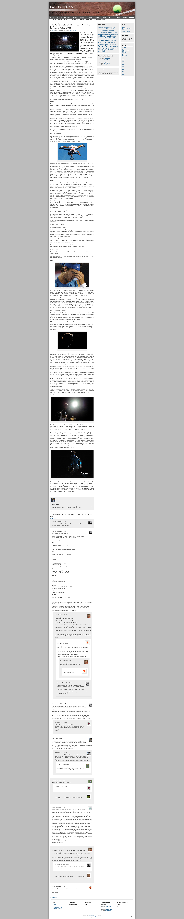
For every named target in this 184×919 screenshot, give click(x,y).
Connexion (124, 27)
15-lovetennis (91, 915)
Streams (82, 19)
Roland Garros (104, 42)
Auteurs (60, 19)
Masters (109, 34)
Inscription (75, 19)
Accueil (52, 17)
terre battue (113, 46)
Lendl (106, 34)
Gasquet (100, 32)
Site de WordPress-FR (127, 31)
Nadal (108, 36)
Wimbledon (102, 51)
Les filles (104, 17)
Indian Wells (114, 32)
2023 (123, 56)
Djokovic (104, 31)
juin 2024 (124, 54)
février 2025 (124, 51)
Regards (118, 17)
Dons (65, 19)
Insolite (96, 17)
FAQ (69, 19)
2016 (123, 65)
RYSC (113, 42)
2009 (123, 74)
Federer (111, 31)
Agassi (105, 27)
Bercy (54, 511)
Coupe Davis (110, 29)
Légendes (82, 17)
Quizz (110, 17)
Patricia (53, 30)
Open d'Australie (108, 37)
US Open (112, 48)
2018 (123, 62)
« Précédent (53, 518)
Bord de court (67, 17)
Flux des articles (127, 28)
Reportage (104, 40)
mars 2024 (124, 55)
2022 (123, 57)
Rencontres (89, 17)
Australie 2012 (110, 27)
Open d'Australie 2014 (111, 39)
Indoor (99, 34)
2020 (123, 60)
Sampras (100, 44)
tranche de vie (105, 48)
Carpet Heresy (107, 58)
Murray (103, 36)
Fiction (116, 31)
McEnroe (113, 34)
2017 (123, 64)
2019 (123, 61)
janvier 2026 (124, 49)
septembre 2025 (125, 50)
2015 (123, 66)
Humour (109, 32)
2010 (123, 73)
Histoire (75, 17)
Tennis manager (112, 44)
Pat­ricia (57, 504)
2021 (123, 59)
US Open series (110, 49)
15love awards (101, 27)
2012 (123, 70)
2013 (123, 69)
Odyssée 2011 (100, 37)
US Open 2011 (103, 49)
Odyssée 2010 (113, 36)
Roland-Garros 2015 (111, 40)
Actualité (57, 17)
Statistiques (105, 44)
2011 (123, 71)
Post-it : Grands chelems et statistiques (95, 19)
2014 (123, 68)
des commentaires (127, 29)
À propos (54, 19)
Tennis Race (104, 46)
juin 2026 (124, 47)
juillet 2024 (124, 52)
